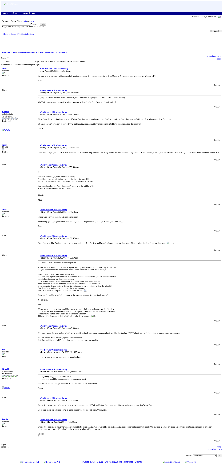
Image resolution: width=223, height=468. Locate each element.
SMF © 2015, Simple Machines (119, 462)
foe (3, 349)
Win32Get (39, 52)
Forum (25, 13)
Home (5, 34)
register (32, 21)
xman (4, 68)
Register (30, 34)
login (25, 21)
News (5, 13)
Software (15, 13)
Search (15, 34)
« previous (211, 56)
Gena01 (5, 112)
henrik (5, 419)
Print (219, 59)
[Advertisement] (111, 43)
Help (11, 34)
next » (218, 56)
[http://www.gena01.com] (6, 130)
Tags (20, 34)
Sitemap (138, 462)
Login (24, 34)
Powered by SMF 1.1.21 (92, 462)
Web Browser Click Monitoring (56, 52)
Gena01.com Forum (8, 52)
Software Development (25, 52)
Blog (33, 13)
